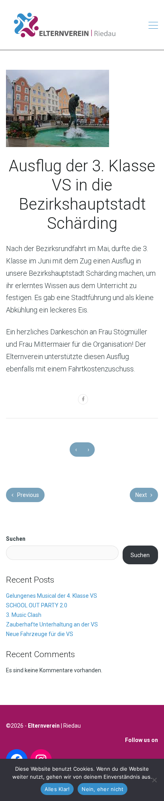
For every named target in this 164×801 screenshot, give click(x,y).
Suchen (15, 539)
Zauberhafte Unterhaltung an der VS (52, 624)
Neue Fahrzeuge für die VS (39, 634)
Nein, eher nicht (102, 789)
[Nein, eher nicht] (154, 780)
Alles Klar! (57, 789)
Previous (27, 495)
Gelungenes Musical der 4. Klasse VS (51, 596)
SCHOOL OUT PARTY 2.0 (36, 605)
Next (141, 495)
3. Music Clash (23, 615)
